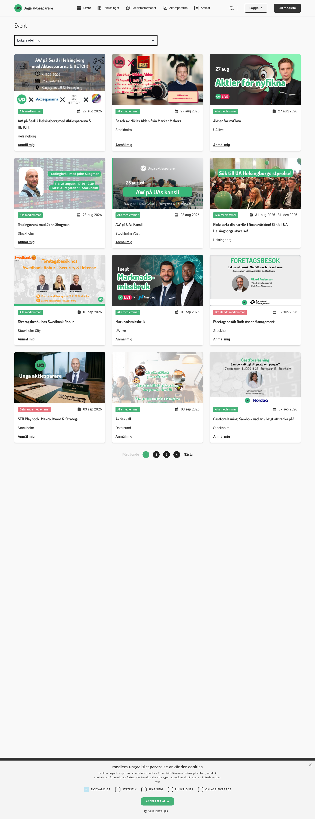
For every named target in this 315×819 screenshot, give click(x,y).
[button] (157, 811)
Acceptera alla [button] (157, 801)
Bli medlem (287, 8)
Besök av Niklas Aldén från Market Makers (148, 120)
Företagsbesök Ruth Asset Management (243, 321)
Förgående (130, 454)
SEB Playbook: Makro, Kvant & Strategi (48, 418)
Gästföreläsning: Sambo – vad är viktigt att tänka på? (253, 418)
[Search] (231, 8)
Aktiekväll (123, 418)
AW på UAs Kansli (129, 224)
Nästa (188, 454)
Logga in (255, 8)
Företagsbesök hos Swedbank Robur (46, 321)
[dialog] (157, 790)
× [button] (310, 765)
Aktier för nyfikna (227, 120)
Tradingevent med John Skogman (43, 224)
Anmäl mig (26, 145)
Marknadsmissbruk (130, 321)
